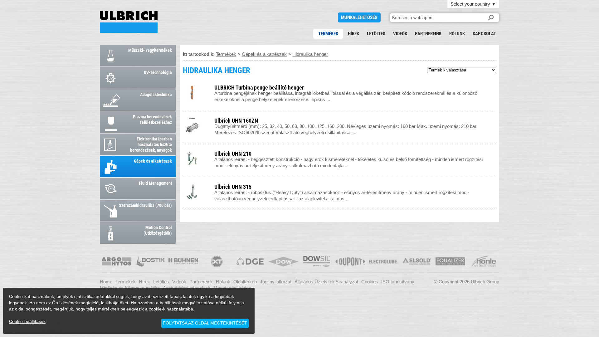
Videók (400, 34)
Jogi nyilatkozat (275, 281)
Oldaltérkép (245, 281)
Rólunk (457, 34)
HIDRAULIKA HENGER (129, 22)
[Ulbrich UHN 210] (490, 152)
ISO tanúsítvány (397, 281)
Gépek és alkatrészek (264, 54)
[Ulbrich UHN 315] (490, 185)
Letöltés (376, 34)
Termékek (328, 34)
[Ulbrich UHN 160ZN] (490, 119)
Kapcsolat (484, 34)
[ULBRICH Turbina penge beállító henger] (490, 86)
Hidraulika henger (310, 54)
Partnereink (428, 34)
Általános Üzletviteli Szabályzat (326, 281)
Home (106, 281)
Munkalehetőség (359, 17)
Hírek (353, 34)
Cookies (369, 281)
